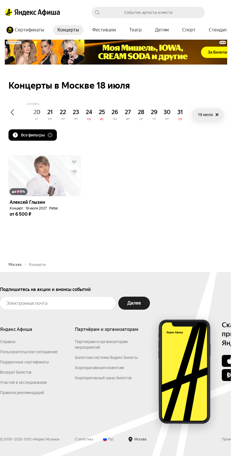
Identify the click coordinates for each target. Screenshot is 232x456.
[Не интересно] (74, 172)
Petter (53, 208)
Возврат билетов (16, 372)
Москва (15, 264)
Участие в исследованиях (23, 382)
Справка (7, 341)
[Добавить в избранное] (74, 162)
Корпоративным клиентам (99, 367)
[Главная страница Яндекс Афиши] (8, 12)
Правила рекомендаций (22, 392)
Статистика (84, 439)
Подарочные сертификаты (24, 362)
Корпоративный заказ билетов (103, 378)
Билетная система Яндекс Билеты (106, 357)
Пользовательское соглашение (29, 352)
